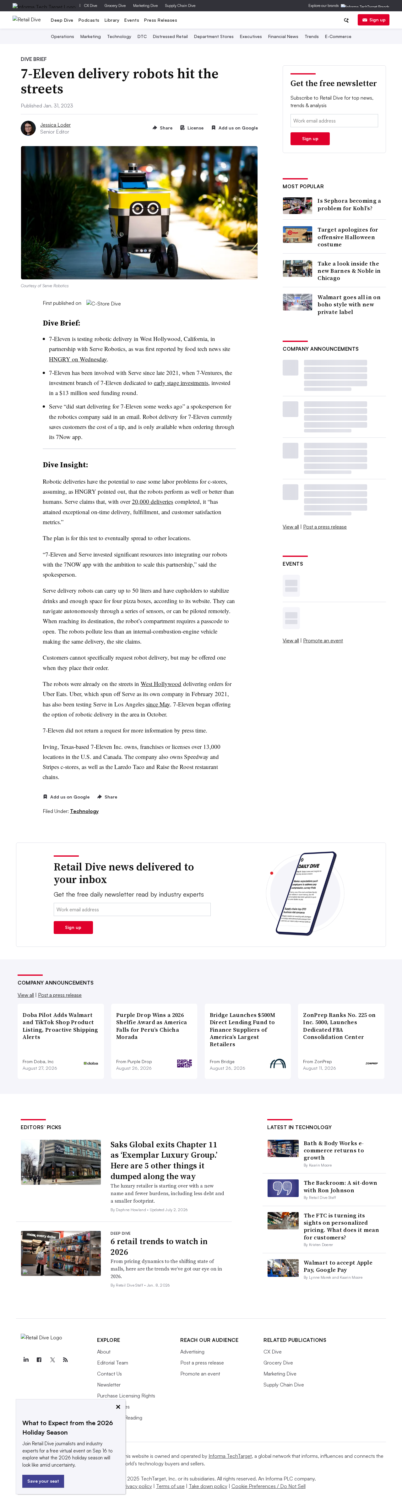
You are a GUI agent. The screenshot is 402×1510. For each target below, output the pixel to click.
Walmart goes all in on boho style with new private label (349, 305)
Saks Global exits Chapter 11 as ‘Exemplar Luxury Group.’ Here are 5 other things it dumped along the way (164, 1160)
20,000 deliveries (152, 501)
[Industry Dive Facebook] (39, 1359)
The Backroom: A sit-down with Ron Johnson (340, 1186)
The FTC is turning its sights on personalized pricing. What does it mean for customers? (341, 1226)
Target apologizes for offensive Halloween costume (348, 237)
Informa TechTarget (230, 1456)
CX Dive (90, 5)
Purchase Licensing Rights (126, 1395)
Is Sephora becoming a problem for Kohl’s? (349, 204)
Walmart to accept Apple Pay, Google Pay (338, 1266)
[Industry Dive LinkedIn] (25, 1359)
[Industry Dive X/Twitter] (52, 1359)
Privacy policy (137, 1486)
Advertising (192, 1351)
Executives (251, 36)
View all (291, 527)
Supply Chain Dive (180, 5)
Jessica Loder (55, 125)
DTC (142, 36)
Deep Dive (62, 20)
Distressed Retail (170, 36)
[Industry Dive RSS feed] (65, 1359)
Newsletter (109, 1384)
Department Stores (214, 36)
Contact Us (109, 1373)
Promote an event (323, 640)
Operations (62, 36)
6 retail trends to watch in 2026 (159, 1247)
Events (131, 20)
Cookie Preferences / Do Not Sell (268, 1486)
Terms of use (170, 1486)
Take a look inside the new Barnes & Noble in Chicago (349, 271)
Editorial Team (112, 1362)
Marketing (90, 36)
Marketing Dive (145, 5)
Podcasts (89, 20)
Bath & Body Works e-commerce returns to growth (334, 1150)
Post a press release (325, 527)
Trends (312, 36)
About (104, 1351)
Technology (119, 36)
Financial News (283, 36)
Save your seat (43, 1481)
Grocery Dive (115, 5)
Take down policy (208, 1486)
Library (112, 20)
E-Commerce (338, 36)
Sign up (377, 19)
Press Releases (160, 20)
